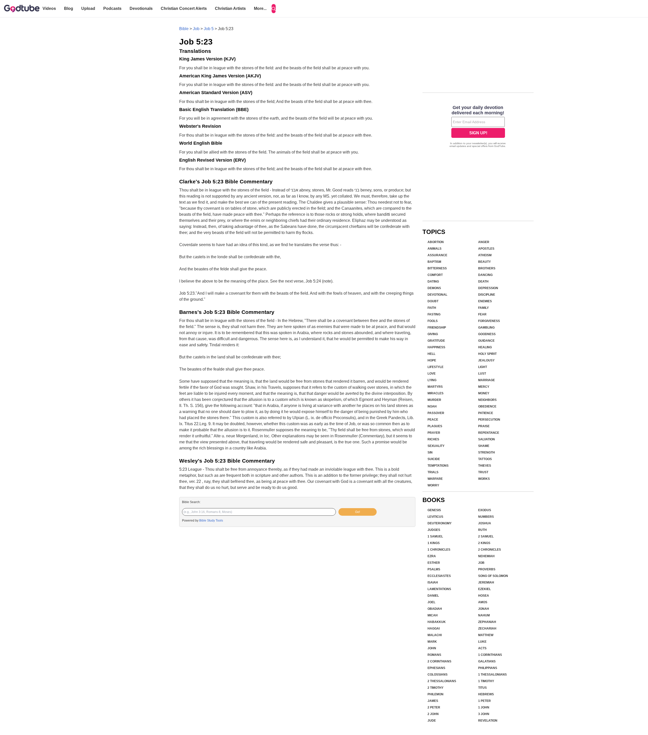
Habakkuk (437, 622)
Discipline (486, 294)
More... (260, 8)
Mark (432, 641)
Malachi (435, 635)
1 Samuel (435, 536)
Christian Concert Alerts (184, 8)
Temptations (438, 465)
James (433, 701)
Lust (482, 373)
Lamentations (439, 589)
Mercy (483, 386)
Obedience (487, 406)
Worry (433, 485)
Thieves (484, 465)
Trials (433, 472)
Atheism (485, 255)
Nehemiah (486, 556)
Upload (88, 8)
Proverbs (486, 569)
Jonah (483, 609)
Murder (434, 400)
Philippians (487, 668)
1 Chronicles (439, 549)
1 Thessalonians (492, 674)
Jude (432, 720)
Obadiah (435, 609)
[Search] (274, 8)
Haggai (434, 628)
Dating (433, 281)
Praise (484, 426)
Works (484, 479)
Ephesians (436, 668)
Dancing (485, 275)
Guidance (486, 340)
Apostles (486, 248)
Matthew (485, 635)
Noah (432, 406)
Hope (432, 360)
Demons (434, 288)
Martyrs (435, 386)
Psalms (434, 569)
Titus (482, 687)
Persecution (489, 419)
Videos (49, 8)
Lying (432, 380)
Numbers (486, 516)
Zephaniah (487, 622)
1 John (483, 707)
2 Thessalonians (442, 681)
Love (432, 373)
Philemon (435, 694)
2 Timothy (435, 687)
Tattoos (485, 459)
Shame (483, 446)
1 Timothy (486, 681)
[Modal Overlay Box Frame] (478, 127)
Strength (486, 452)
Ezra (432, 556)
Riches (433, 439)
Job (196, 29)
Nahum (484, 615)
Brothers (486, 268)
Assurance (437, 255)
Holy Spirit (487, 354)
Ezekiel (484, 589)
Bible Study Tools (211, 520)
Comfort (435, 275)
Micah (433, 615)
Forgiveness (489, 321)
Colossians (438, 674)
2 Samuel (486, 536)
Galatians (487, 661)
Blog (68, 8)
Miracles (435, 393)
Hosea (483, 595)
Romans (434, 655)
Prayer (434, 433)
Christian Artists (230, 8)
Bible (184, 29)
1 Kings (434, 543)
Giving (433, 334)
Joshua (484, 523)
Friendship (437, 327)
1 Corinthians (490, 655)
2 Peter (434, 707)
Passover (436, 413)
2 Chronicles (489, 549)
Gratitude (436, 340)
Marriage (486, 380)
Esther (434, 563)
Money (483, 393)
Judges (434, 530)
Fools (433, 321)
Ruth (482, 530)
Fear (482, 314)
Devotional (437, 294)
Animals (434, 248)
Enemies (485, 301)
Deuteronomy (440, 523)
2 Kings (484, 543)
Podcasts (112, 8)
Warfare (435, 479)
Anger (483, 242)
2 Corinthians (439, 661)
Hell (431, 354)
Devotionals (141, 8)
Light (482, 367)
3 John (483, 714)
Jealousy (486, 360)
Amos (482, 602)
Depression (488, 288)
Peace (433, 419)
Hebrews (486, 694)
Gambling (486, 327)
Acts (482, 648)
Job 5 (209, 29)
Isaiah (433, 582)
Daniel (433, 595)
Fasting (434, 314)
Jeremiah (486, 582)
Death (483, 281)
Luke (482, 641)
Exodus (484, 510)
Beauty (484, 262)
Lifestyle (435, 367)
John (432, 648)
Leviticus (435, 516)
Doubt (433, 301)
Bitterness (437, 268)
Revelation (487, 720)
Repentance (488, 433)
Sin (430, 452)
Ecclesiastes (439, 576)
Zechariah (487, 628)
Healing (485, 347)
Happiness (436, 347)
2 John (433, 714)
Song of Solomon (493, 576)
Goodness (487, 334)
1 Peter (484, 701)
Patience (485, 413)
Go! (357, 512)
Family (483, 308)
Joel (431, 602)
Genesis (434, 510)
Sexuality (436, 446)
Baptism (434, 262)
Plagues (435, 426)
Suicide (434, 459)
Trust (483, 472)
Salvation (486, 439)
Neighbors (487, 400)
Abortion (436, 242)
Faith (432, 308)
